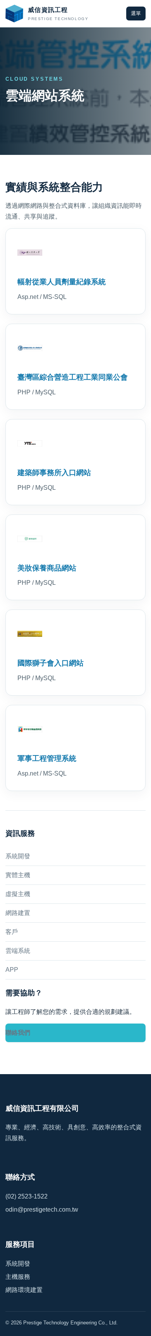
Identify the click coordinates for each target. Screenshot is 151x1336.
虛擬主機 (17, 894)
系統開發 (17, 856)
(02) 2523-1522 (26, 1196)
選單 (136, 13)
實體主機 (17, 875)
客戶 (11, 932)
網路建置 (17, 913)
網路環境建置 (24, 1290)
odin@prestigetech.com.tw (41, 1209)
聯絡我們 (17, 1032)
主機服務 (17, 1276)
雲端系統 (17, 950)
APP (11, 969)
